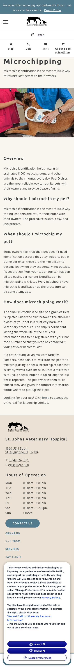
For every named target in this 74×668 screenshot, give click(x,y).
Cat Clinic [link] (13, 557)
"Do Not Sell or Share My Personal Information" (29, 618)
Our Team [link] (12, 541)
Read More (52, 10)
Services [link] (12, 549)
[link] (37, 21)
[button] (5, 22)
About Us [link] (12, 532)
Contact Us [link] (23, 523)
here (45, 397)
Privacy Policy (51, 597)
